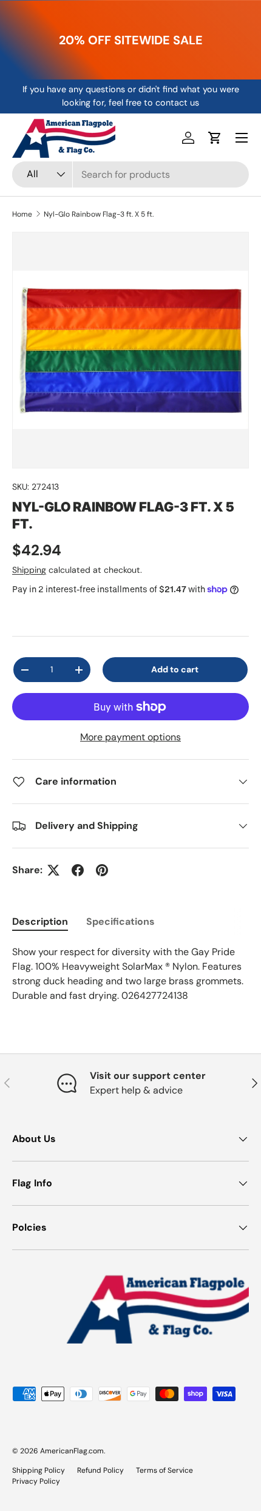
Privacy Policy (36, 1481)
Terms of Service (164, 1470)
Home (22, 214)
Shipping (29, 569)
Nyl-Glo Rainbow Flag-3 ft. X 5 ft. (99, 214)
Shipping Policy (38, 1470)
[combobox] (130, 174)
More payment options (130, 737)
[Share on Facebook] (78, 870)
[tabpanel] (130, 974)
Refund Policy (100, 1470)
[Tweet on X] (53, 870)
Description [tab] (40, 921)
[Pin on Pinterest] (102, 870)
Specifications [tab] (120, 921)
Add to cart (174, 669)
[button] (215, 137)
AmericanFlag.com (72, 1451)
